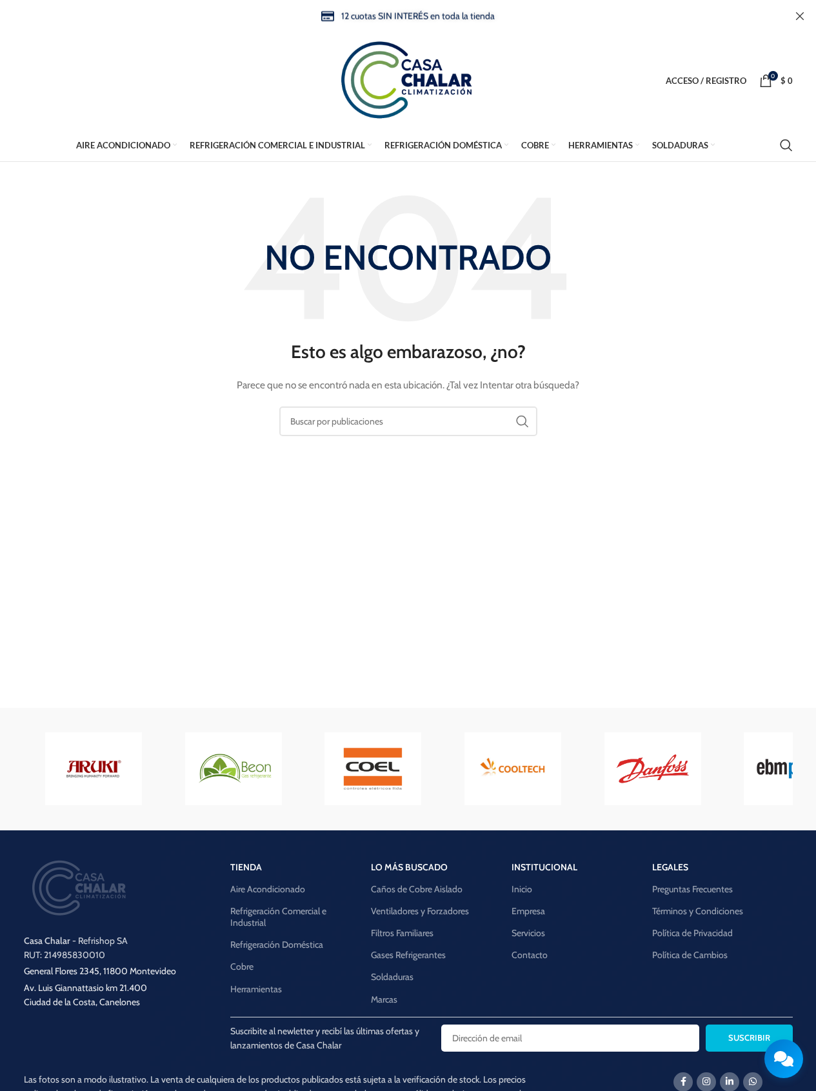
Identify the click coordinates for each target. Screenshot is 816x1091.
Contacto (530, 955)
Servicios (528, 933)
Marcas (384, 999)
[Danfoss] (652, 769)
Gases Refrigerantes (408, 955)
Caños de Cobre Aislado (417, 889)
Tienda (246, 867)
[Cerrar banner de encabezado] (800, 16)
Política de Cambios (690, 955)
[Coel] (373, 769)
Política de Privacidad (692, 933)
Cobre (242, 966)
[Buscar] (786, 145)
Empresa (528, 911)
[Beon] (233, 769)
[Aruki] (94, 769)
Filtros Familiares (402, 933)
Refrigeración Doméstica (276, 944)
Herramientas (256, 989)
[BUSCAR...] (522, 421)
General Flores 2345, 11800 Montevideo (100, 971)
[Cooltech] (513, 769)
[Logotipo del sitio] (408, 79)
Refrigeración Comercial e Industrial (278, 916)
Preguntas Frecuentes (692, 889)
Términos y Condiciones (697, 911)
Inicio (522, 889)
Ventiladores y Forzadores (420, 911)
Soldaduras (392, 977)
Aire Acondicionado (267, 889)
